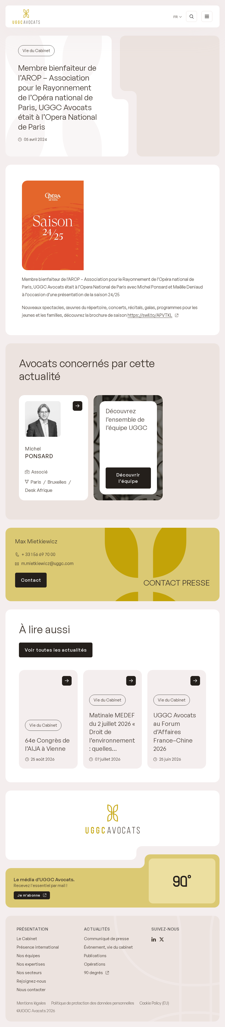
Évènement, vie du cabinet (108, 947)
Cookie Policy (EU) (154, 1003)
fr (175, 17)
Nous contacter (31, 989)
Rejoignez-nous (31, 981)
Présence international (38, 947)
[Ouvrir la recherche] (191, 16)
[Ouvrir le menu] (206, 16)
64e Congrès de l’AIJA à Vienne (47, 744)
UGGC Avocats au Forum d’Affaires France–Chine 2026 (174, 731)
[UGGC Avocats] (26, 16)
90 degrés (93, 972)
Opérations (94, 964)
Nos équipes (28, 955)
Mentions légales (31, 1003)
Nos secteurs (29, 972)
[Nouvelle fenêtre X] (161, 939)
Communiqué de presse (106, 938)
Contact (31, 580)
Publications (95, 955)
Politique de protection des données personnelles (92, 1003)
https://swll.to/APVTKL (150, 315)
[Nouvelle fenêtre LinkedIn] (153, 939)
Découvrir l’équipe (128, 478)
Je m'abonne (27, 896)
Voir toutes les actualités (56, 650)
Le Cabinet (27, 938)
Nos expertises (31, 964)
